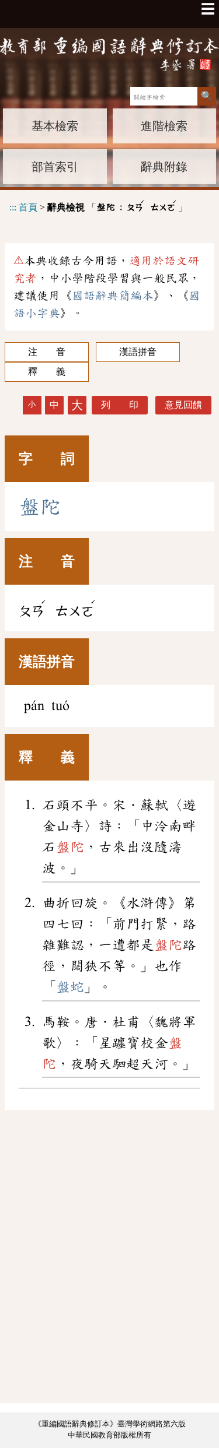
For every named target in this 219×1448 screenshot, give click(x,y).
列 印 (119, 405)
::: (12, 207)
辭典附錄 (164, 166)
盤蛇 (70, 987)
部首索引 (55, 166)
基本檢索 (55, 126)
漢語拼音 (138, 352)
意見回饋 (183, 405)
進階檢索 (164, 126)
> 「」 (98, 205)
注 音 (46, 352)
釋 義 (46, 372)
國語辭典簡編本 (113, 295)
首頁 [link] (28, 207)
